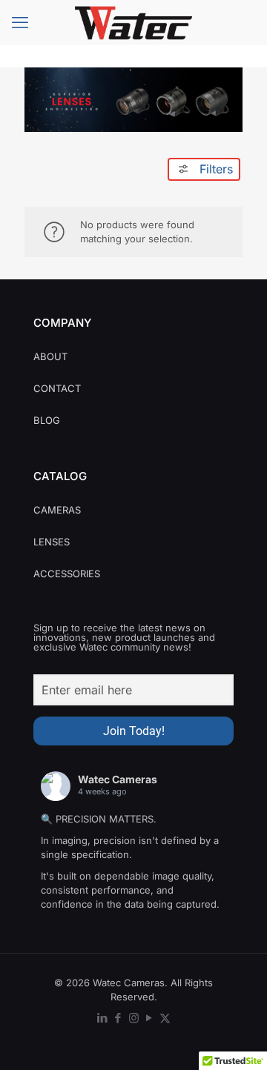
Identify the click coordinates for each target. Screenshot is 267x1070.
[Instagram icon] (133, 1018)
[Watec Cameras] (133, 22)
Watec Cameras (117, 779)
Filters (216, 169)
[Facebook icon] (118, 1018)
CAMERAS (57, 510)
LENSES (51, 542)
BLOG (46, 420)
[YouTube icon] (149, 1018)
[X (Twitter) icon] (165, 1018)
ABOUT (50, 356)
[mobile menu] (20, 22)
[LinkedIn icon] (102, 1018)
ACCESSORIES (66, 573)
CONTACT (57, 388)
